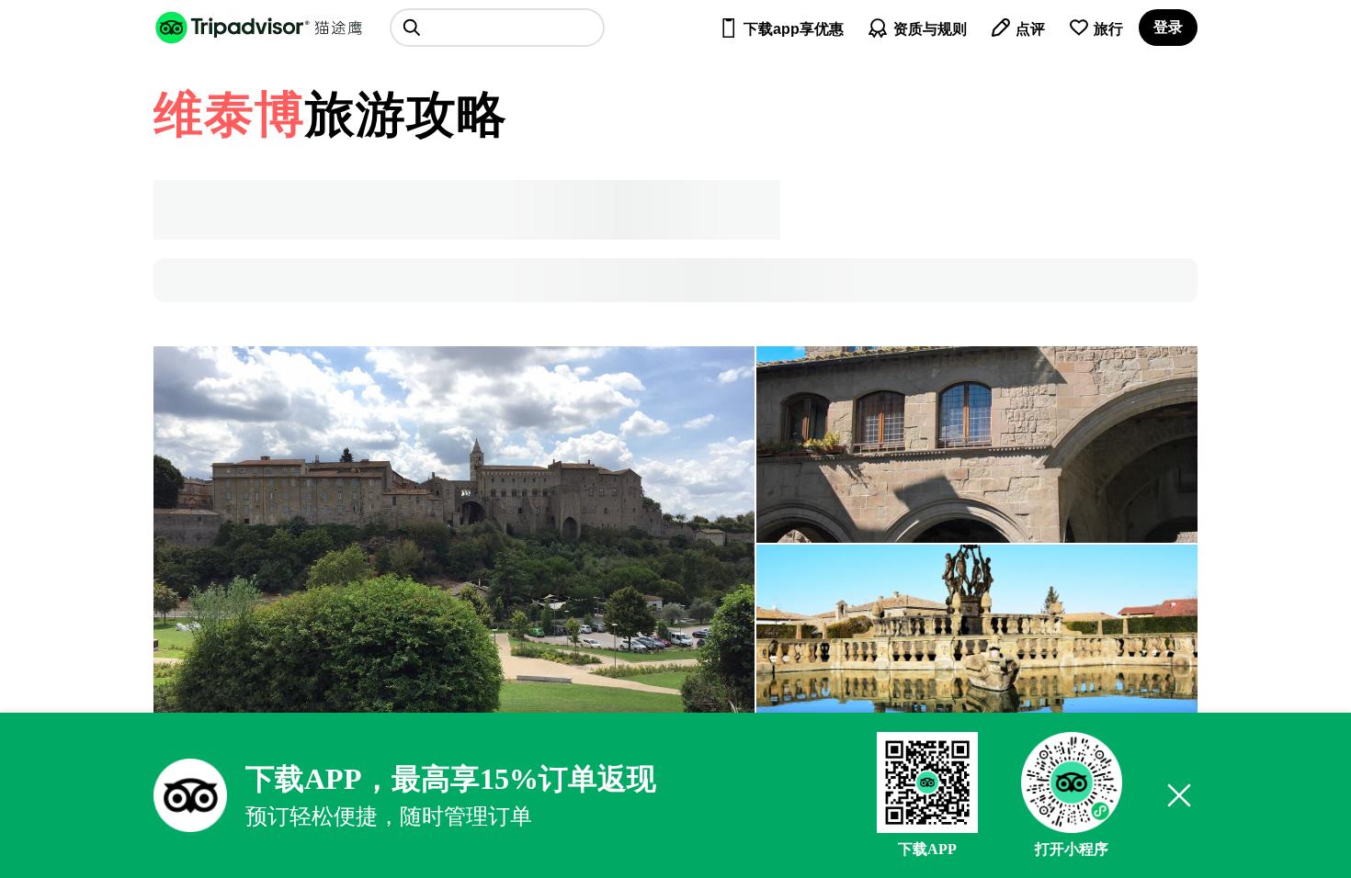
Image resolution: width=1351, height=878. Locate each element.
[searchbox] (497, 27)
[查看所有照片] (454, 543)
